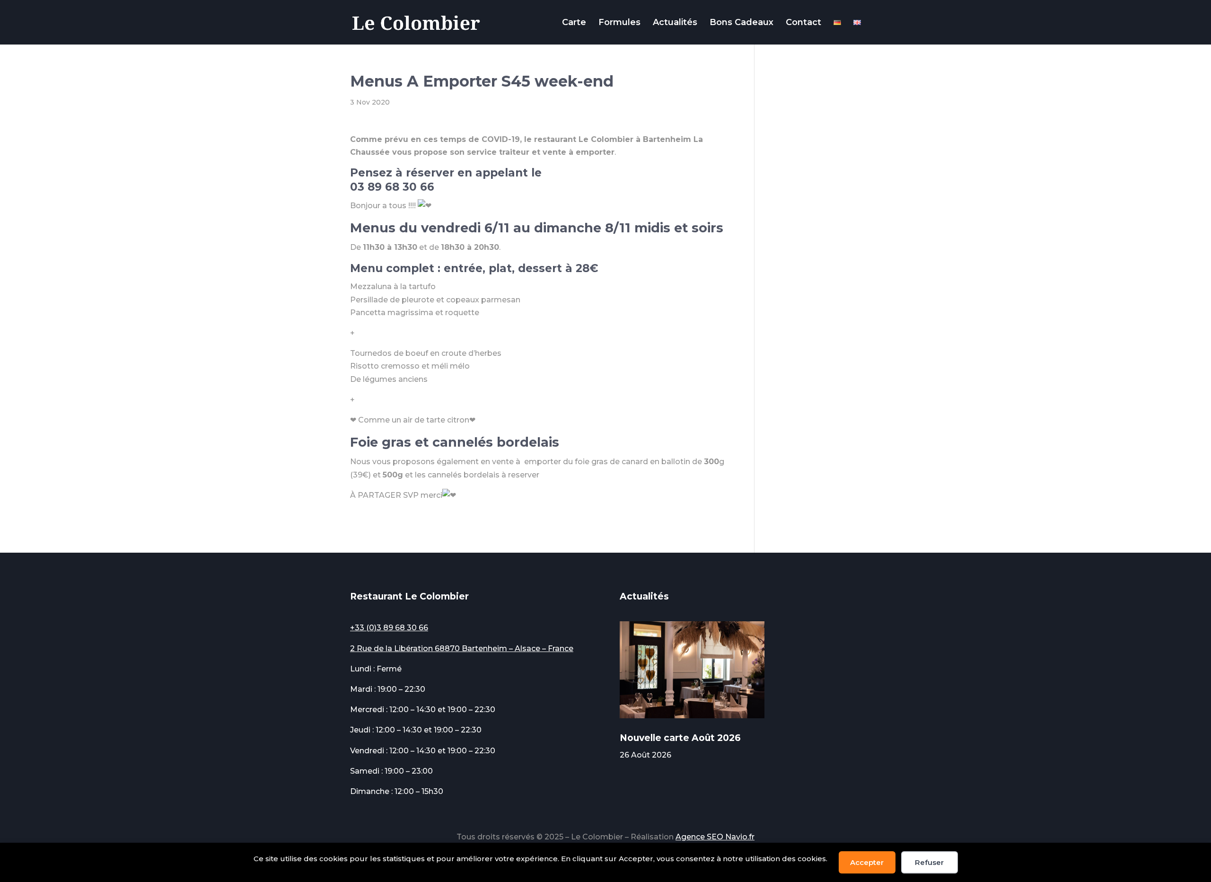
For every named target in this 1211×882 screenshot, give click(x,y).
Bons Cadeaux (741, 23)
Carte (574, 23)
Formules (619, 23)
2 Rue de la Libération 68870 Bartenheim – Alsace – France (461, 648)
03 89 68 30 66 (392, 187)
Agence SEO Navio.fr (715, 836)
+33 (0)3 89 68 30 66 (389, 627)
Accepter (867, 862)
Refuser (929, 862)
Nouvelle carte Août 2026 (680, 737)
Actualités (675, 23)
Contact (803, 23)
